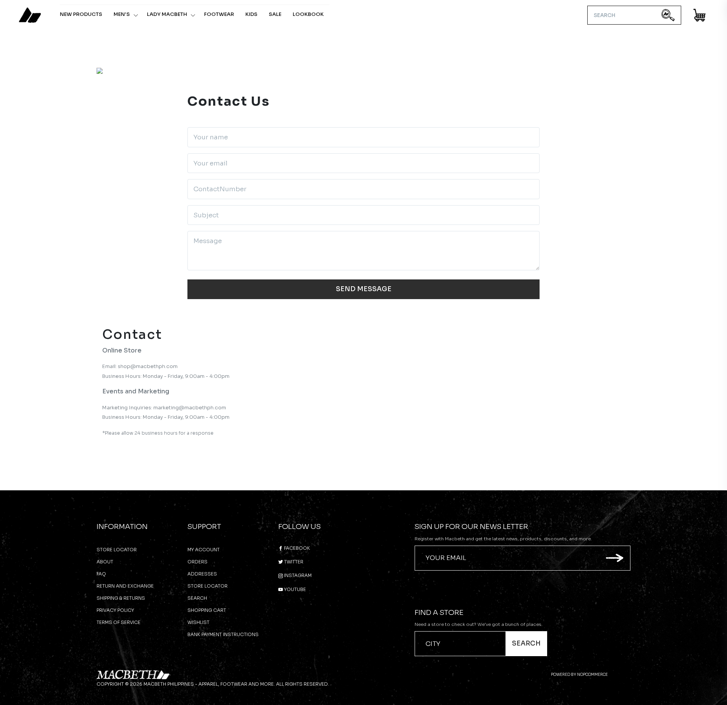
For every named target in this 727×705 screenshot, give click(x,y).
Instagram (297, 575)
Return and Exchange (125, 586)
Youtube (294, 589)
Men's (122, 14)
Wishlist (198, 622)
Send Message (364, 289)
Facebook (296, 548)
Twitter (293, 562)
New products (81, 14)
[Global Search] (668, 15)
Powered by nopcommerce (579, 674)
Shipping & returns (121, 598)
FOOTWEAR (219, 14)
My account (203, 549)
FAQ (101, 574)
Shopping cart (206, 610)
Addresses (202, 574)
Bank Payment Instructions (223, 634)
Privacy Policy (115, 610)
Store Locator (117, 549)
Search (197, 598)
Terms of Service (118, 622)
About (105, 562)
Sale (275, 14)
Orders (197, 562)
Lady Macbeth (167, 14)
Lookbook (308, 14)
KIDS (251, 14)
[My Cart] (700, 16)
